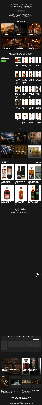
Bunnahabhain (24, 16)
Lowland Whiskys (29, 54)
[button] (1, 275)
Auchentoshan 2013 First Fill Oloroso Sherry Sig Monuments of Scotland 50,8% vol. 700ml (18, 94)
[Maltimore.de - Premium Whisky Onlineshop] (21, 1)
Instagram (20, 212)
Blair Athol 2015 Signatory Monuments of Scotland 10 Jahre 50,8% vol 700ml (38, 94)
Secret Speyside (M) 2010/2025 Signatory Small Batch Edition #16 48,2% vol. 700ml (33, 202)
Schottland (25, 6)
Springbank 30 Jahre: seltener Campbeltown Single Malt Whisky (26, 390)
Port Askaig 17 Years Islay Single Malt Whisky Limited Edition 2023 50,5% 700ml (20, 182)
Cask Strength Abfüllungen (25, 7)
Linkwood (31, 15)
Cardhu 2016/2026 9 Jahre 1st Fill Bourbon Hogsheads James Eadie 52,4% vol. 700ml (31, 121)
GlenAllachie (11, 15)
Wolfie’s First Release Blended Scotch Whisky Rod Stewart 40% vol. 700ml (20, 202)
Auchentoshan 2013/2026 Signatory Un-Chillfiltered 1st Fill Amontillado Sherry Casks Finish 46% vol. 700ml (24, 81)
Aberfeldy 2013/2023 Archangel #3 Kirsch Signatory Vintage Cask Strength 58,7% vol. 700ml (6, 182)
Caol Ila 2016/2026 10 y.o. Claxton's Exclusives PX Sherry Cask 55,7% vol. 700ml (25, 65)
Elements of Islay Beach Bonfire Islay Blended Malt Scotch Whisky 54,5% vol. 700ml (6, 202)
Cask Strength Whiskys (25, 403)
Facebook (16, 212)
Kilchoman (28, 15)
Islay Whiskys (31, 53)
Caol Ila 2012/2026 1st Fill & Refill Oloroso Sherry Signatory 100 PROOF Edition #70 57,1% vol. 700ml (38, 121)
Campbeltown (12, 401)
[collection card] (7, 29)
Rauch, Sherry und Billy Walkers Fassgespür (15, 389)
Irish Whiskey (17, 401)
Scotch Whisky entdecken (21, 10)
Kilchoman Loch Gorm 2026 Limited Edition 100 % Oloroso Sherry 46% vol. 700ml (18, 108)
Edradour (14, 15)
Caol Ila (17, 15)
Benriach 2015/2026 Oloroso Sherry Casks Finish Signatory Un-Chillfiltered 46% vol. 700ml (18, 80)
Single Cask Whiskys (19, 7)
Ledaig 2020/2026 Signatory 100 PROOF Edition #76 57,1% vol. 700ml (31, 107)
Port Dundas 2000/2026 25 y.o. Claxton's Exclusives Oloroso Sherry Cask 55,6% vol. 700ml (31, 66)
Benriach (21, 15)
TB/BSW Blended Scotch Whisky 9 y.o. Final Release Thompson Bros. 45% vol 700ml (38, 79)
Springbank (17, 16)
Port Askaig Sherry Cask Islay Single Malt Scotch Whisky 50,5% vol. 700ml (24, 94)
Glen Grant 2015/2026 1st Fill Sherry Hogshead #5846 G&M (18, 120)
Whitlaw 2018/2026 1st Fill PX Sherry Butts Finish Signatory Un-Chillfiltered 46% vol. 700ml (31, 80)
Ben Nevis (14, 16)
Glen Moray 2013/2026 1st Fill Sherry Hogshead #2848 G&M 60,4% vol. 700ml (38, 108)
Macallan (28, 16)
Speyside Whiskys (14, 54)
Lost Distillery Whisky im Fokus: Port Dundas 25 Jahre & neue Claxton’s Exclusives (10, 369)
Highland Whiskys (22, 54)
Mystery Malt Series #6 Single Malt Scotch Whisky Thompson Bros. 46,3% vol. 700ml (38, 66)
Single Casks (20, 403)
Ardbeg (19, 15)
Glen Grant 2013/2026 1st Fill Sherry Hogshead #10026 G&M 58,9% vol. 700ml (24, 121)
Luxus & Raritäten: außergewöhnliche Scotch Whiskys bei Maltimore (31, 370)
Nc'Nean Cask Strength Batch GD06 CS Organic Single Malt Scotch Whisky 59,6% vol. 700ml (33, 182)
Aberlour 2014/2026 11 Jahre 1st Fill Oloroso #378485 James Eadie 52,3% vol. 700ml (31, 94)
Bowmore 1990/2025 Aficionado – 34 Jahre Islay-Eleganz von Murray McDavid (36, 390)
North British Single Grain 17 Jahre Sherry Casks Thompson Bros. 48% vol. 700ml (24, 108)
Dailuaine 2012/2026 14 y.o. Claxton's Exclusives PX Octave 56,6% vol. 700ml (18, 66)
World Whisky (22, 401)
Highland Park (24, 15)
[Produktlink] (18, 92)
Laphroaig (20, 16)
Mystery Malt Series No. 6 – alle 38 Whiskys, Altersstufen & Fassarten (5, 390)
